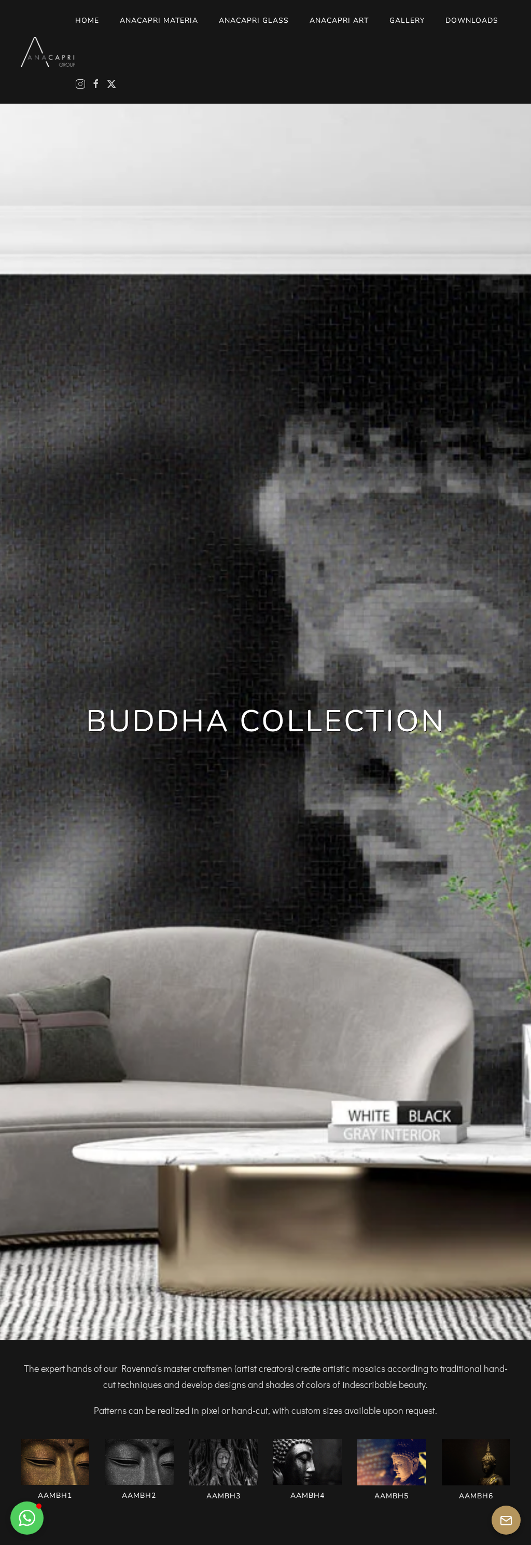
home (87, 20)
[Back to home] (48, 52)
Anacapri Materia (159, 20)
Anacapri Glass (254, 20)
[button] (55, 1470)
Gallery (407, 20)
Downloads (471, 20)
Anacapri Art (339, 20)
